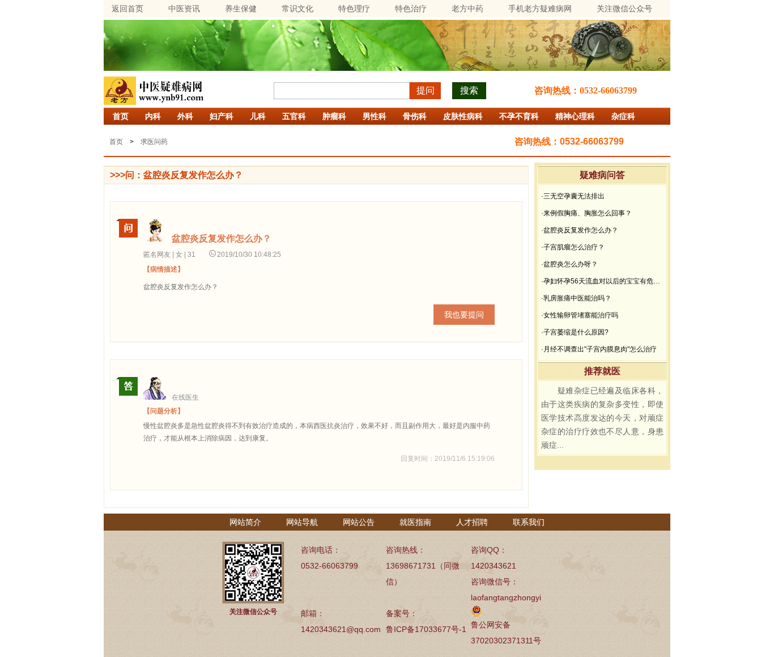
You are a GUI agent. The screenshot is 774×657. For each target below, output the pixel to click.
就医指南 (415, 522)
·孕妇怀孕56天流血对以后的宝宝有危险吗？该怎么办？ (602, 281)
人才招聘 (472, 522)
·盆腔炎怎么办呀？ (569, 264)
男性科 (374, 116)
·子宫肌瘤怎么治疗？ (573, 247)
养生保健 (241, 8)
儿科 (258, 116)
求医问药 (154, 142)
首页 (121, 116)
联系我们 (529, 522)
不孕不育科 (519, 116)
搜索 (469, 90)
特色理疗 (354, 8)
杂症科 (623, 116)
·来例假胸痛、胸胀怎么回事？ (586, 213)
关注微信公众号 (624, 8)
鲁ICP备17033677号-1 (426, 629)
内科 (153, 116)
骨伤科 (415, 116)
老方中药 (467, 8)
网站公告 (359, 522)
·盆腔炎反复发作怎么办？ (579, 230)
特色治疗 (411, 8)
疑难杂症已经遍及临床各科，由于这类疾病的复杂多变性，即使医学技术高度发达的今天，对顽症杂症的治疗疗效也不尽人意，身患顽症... (602, 418)
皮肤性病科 (463, 116)
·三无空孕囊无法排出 (573, 196)
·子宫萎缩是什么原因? (575, 332)
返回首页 (127, 8)
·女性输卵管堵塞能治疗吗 (579, 315)
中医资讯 (184, 8)
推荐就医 (602, 371)
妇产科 (221, 116)
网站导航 (302, 522)
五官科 (294, 116)
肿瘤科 (334, 116)
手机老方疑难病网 (540, 8)
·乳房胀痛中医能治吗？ (576, 298)
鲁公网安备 (491, 624)
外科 (185, 116)
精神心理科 (575, 116)
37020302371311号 (506, 640)
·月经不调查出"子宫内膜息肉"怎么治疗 (599, 349)
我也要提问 (464, 314)
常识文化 (297, 8)
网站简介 (245, 522)
